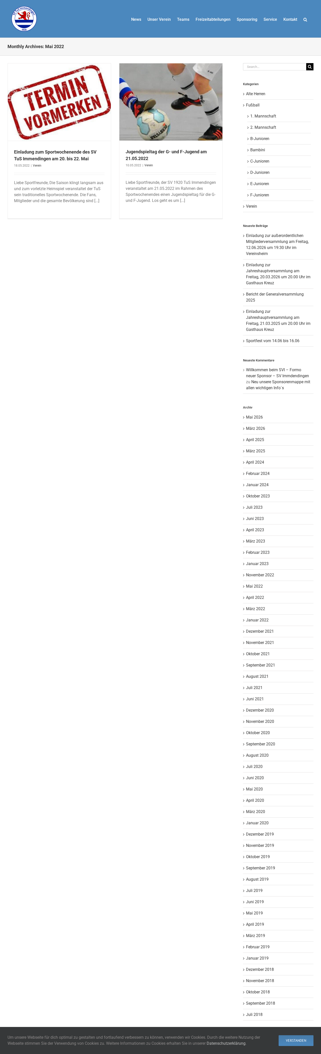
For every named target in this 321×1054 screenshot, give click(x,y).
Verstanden (296, 1040)
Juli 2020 (254, 766)
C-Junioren (259, 161)
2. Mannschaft (263, 127)
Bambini (257, 150)
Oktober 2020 (258, 732)
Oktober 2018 (258, 992)
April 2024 (255, 462)
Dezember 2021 (260, 631)
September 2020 (260, 744)
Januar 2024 (257, 484)
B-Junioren (259, 138)
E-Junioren (259, 183)
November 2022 (260, 575)
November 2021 (260, 642)
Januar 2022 (257, 620)
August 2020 (257, 755)
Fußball (253, 105)
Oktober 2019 (258, 856)
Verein (59, 113)
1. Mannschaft (263, 116)
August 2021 (257, 676)
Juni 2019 (255, 901)
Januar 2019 (257, 958)
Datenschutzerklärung (226, 1043)
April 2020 (255, 800)
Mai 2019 (254, 913)
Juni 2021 (255, 699)
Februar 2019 (258, 947)
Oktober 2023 (258, 496)
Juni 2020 (255, 777)
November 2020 (260, 721)
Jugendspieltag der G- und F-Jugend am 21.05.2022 (170, 95)
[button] (305, 19)
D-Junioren (260, 172)
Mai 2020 (254, 789)
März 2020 (255, 811)
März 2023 (255, 541)
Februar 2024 (258, 473)
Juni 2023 (255, 518)
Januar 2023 (257, 563)
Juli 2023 (254, 507)
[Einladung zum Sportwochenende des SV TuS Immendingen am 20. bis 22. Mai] (59, 102)
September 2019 (260, 868)
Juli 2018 (254, 1014)
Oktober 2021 (258, 653)
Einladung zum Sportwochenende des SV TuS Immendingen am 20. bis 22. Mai (59, 92)
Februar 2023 (258, 552)
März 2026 (255, 428)
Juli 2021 (254, 687)
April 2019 (255, 924)
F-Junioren (259, 195)
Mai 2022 (254, 586)
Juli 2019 (254, 890)
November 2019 (260, 845)
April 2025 (255, 439)
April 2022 (255, 597)
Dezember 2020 (260, 710)
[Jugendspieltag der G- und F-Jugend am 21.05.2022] (170, 102)
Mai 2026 (254, 417)
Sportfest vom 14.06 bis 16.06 (272, 340)
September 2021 (260, 665)
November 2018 (260, 980)
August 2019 (257, 879)
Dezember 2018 (260, 969)
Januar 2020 (257, 823)
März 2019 (255, 935)
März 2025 (255, 451)
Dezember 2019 (260, 834)
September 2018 (260, 1003)
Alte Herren (255, 93)
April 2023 (255, 530)
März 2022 (255, 608)
